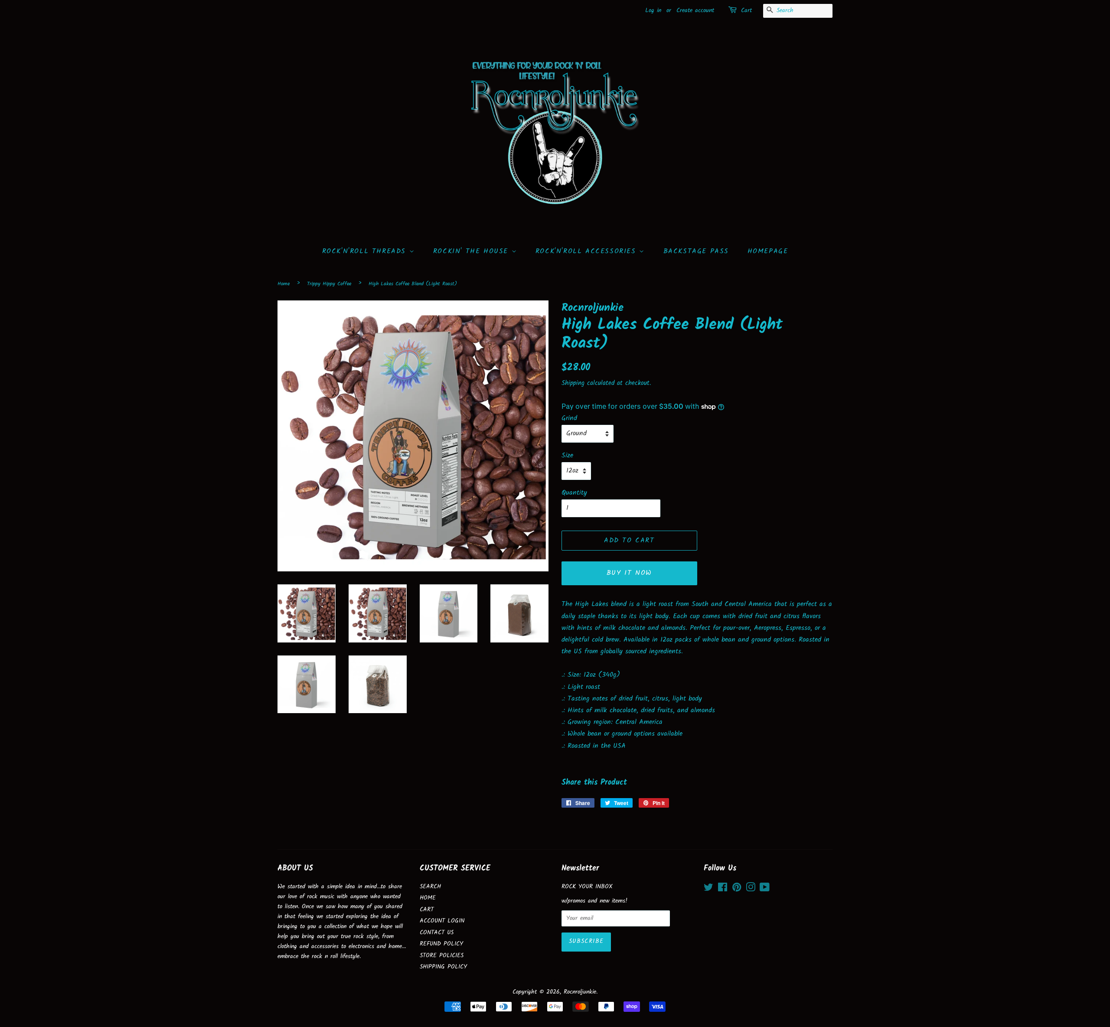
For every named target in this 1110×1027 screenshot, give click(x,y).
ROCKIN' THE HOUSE (472, 251)
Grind (569, 418)
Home (284, 284)
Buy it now (629, 572)
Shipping (573, 383)
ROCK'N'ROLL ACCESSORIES (587, 251)
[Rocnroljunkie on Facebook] (723, 889)
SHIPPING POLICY (443, 967)
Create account (695, 10)
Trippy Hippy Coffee (329, 284)
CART (427, 909)
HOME (428, 898)
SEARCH (430, 886)
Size (567, 455)
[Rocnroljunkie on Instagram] (750, 889)
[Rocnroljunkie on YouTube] (765, 889)
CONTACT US (437, 932)
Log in (653, 10)
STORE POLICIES (442, 955)
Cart (746, 10)
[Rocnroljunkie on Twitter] (708, 889)
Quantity (574, 492)
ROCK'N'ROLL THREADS (365, 251)
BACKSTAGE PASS (696, 251)
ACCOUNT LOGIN (442, 921)
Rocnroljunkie (580, 992)
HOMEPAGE (768, 251)
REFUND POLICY (441, 944)
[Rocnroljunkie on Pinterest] (736, 889)
